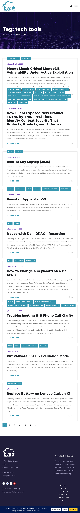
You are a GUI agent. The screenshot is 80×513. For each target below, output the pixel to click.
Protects (12, 102)
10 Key (10, 151)
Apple (10, 189)
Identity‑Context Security (19, 99)
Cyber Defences (43, 89)
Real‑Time (23, 102)
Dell (9, 223)
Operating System (50, 189)
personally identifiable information (50, 99)
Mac (29, 189)
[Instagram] (11, 483)
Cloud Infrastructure (45, 302)
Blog (11, 35)
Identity (38, 92)
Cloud (10, 302)
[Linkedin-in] (3, 483)
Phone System (68, 305)
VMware (43, 346)
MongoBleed (13, 58)
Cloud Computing (24, 302)
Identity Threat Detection (19, 96)
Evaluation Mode (29, 346)
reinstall (65, 189)
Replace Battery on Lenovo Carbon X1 (38, 394)
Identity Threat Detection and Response (52, 96)
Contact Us (63, 491)
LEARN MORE (14, 144)
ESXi (17, 346)
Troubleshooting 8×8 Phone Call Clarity (40, 315)
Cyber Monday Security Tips (20, 92)
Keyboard (30, 261)
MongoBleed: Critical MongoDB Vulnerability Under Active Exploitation (40, 70)
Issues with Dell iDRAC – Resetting (36, 234)
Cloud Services (52, 305)
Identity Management (54, 92)
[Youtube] (14, 483)
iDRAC (17, 223)
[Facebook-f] (7, 483)
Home (4, 35)
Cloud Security (36, 305)
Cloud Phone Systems (17, 305)
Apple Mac (20, 189)
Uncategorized (14, 383)
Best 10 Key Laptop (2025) (28, 162)
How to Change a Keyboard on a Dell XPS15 (38, 273)
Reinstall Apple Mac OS (26, 199)
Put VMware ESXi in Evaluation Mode (38, 356)
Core (10, 346)
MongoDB (26, 58)
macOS (36, 189)
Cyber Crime (28, 89)
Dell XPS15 (19, 261)
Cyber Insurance (60, 89)
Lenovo (19, 151)
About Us (63, 495)
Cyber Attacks (14, 89)
